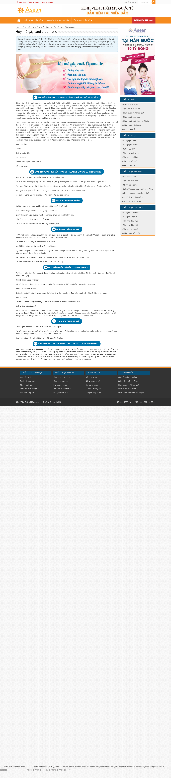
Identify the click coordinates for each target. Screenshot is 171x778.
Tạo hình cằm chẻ (130, 181)
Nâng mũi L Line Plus (61, 377)
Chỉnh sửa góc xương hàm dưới (136, 193)
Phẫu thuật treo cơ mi (132, 117)
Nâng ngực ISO (129, 140)
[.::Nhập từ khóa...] (153, 2)
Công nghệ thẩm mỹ (81, 20)
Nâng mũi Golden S (131, 212)
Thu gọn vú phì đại (131, 157)
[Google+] (125, 2)
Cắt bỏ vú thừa (129, 149)
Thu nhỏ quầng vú (131, 153)
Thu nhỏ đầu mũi (130, 221)
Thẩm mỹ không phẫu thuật (57, 20)
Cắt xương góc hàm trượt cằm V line (138, 189)
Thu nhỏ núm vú (130, 161)
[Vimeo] (136, 2)
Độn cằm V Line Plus (28, 377)
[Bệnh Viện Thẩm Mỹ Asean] (29, 10)
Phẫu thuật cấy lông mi (132, 125)
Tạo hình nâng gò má (132, 201)
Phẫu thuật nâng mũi (62, 389)
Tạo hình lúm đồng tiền (133, 197)
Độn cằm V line (129, 176)
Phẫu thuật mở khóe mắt (133, 113)
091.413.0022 (48, 2)
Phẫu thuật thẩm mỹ (32, 20)
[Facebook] (128, 2)
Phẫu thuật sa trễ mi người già (136, 121)
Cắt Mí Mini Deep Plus (127, 377)
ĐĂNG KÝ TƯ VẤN (144, 20)
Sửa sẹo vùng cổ (27, 392)
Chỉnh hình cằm (130, 185)
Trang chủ (19, 20)
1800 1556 (22, 2)
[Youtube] (133, 2)
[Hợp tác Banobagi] (137, 60)
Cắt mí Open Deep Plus (128, 381)
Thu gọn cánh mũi (130, 229)
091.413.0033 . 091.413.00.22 (143, 402)
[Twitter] (131, 2)
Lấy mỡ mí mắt (129, 129)
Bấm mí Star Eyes (130, 104)
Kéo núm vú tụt (129, 165)
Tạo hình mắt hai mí (131, 109)
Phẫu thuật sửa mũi (131, 233)
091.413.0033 (34, 2)
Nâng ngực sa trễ (130, 145)
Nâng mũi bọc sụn (131, 217)
